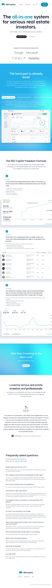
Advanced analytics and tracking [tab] (43, 97)
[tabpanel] (26, 121)
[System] (49, 4)
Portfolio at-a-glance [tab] (8, 97)
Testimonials (27, 4)
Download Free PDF (21, 36)
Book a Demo (32, 36)
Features (21, 4)
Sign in (36, 4)
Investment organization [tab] (24, 97)
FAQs (34, 4)
